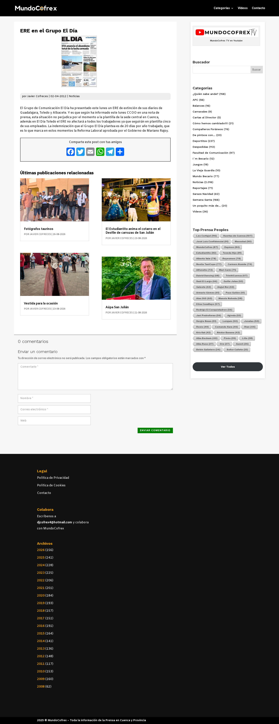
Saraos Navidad (203, 193)
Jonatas (251, 321)
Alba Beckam (207, 338)
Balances (198, 105)
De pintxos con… (204, 135)
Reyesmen (231, 258)
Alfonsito (204, 270)
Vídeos (243, 8)
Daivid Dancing (207, 275)
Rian (249, 326)
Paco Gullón (235, 292)
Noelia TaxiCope (208, 264)
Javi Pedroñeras (208, 315)
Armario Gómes (207, 292)
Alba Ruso (205, 344)
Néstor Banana (228, 332)
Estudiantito (206, 253)
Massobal (243, 241)
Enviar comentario (155, 430)
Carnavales (200, 111)
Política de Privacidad (53, 478)
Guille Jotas (233, 281)
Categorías (222, 8)
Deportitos (200, 140)
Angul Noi (225, 287)
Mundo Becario (203, 176)
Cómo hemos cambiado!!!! (210, 123)
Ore (225, 344)
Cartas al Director (204, 117)
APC (195, 99)
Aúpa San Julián (117, 307)
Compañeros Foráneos (208, 129)
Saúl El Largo (206, 281)
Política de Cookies (51, 485)
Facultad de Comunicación (210, 152)
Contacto (258, 8)
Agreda (234, 315)
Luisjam (230, 321)
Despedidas (200, 146)
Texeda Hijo (232, 253)
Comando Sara (226, 326)
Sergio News (206, 321)
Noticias (74, 96)
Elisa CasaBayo (208, 304)
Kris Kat (203, 332)
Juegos (198, 164)
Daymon (232, 247)
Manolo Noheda (230, 298)
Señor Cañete (237, 349)
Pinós (230, 338)
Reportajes (200, 187)
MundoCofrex (207, 247)
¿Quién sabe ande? (205, 93)
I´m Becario (201, 158)
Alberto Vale (206, 258)
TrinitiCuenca (236, 275)
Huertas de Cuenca (237, 235)
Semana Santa (202, 199)
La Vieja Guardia (203, 170)
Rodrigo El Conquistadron (214, 309)
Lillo (247, 338)
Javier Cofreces (37, 96)
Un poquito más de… (207, 205)
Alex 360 (204, 298)
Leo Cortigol (206, 235)
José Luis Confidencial (212, 241)
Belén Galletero (208, 349)
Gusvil (242, 344)
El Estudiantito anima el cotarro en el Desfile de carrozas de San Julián (133, 231)
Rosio (202, 326)
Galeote (203, 287)
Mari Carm (227, 270)
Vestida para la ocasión (41, 304)
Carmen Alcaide (240, 264)
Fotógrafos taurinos (38, 229)
